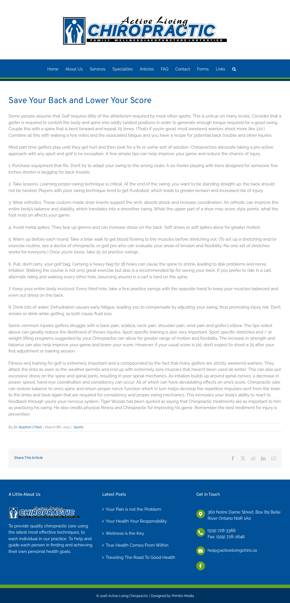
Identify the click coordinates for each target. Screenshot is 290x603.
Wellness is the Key (125, 533)
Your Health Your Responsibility (136, 521)
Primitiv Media (183, 596)
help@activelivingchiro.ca (232, 550)
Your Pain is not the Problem (133, 509)
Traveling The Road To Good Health (140, 557)
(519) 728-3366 (222, 530)
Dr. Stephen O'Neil (28, 427)
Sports (79, 427)
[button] (234, 68)
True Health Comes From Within (137, 545)
